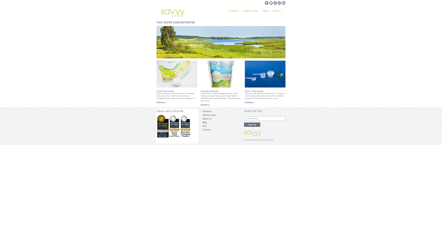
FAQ (204, 126)
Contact (207, 129)
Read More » (161, 102)
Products (234, 10)
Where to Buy (251, 10)
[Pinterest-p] (275, 3)
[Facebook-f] (267, 3)
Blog (265, 10)
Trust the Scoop (165, 91)
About (276, 10)
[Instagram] (279, 3)
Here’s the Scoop (254, 91)
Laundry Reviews (209, 91)
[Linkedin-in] (283, 3)
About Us (207, 118)
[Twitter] (271, 3)
